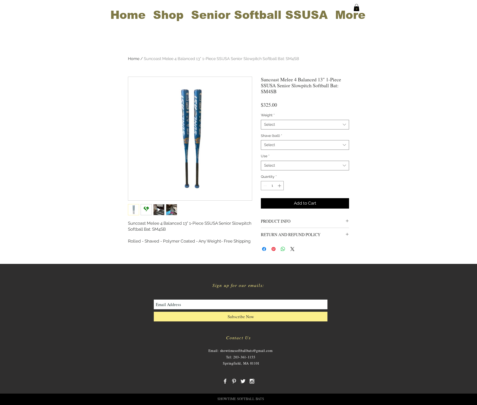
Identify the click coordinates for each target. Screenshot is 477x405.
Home (133, 58)
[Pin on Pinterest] (274, 249)
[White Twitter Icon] (243, 381)
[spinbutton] (272, 185)
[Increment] (280, 185)
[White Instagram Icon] (252, 381)
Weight (268, 115)
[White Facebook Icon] (225, 381)
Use (265, 156)
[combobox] (305, 124)
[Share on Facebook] (264, 249)
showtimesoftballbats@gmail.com (246, 350)
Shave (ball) (271, 136)
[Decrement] (265, 185)
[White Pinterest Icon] (234, 381)
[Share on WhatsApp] (283, 249)
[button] (356, 7)
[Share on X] (292, 249)
